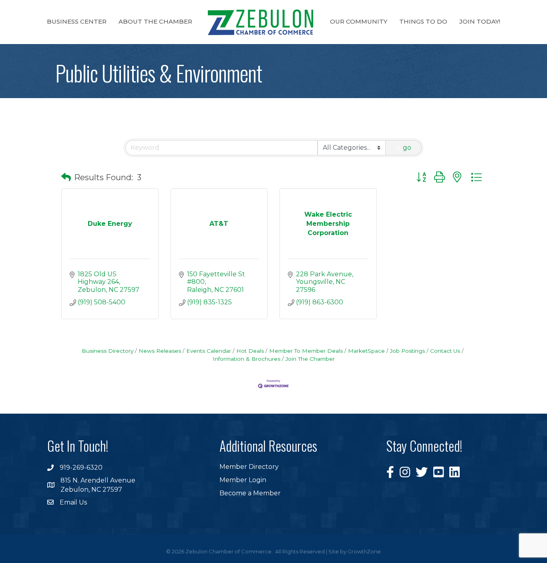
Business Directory (107, 351)
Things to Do (423, 21)
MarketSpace (366, 351)
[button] (66, 177)
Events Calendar (208, 351)
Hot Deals (250, 351)
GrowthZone (364, 551)
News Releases (160, 351)
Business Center (77, 21)
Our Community (358, 21)
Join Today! (479, 21)
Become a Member (250, 493)
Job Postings (407, 351)
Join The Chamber (310, 359)
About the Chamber (155, 21)
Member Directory (249, 467)
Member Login (242, 480)
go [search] (407, 147)
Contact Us (445, 351)
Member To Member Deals (306, 351)
